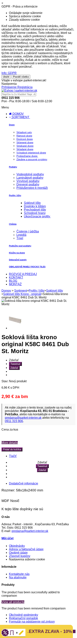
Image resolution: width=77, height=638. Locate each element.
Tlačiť (13, 456)
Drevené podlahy (27, 184)
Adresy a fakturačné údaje (26, 549)
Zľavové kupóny (19, 556)
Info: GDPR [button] (9, 73)
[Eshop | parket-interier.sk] (19, 90)
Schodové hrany (35, 213)
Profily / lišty (15, 195)
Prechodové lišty (35, 209)
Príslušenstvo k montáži (32, 187)
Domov (6, 290)
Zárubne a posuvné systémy (31, 159)
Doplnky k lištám (35, 206)
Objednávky (17, 545)
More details (9, 442)
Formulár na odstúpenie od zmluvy (32, 621)
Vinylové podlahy (27, 181)
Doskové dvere (24, 139)
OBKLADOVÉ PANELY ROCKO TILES (27, 267)
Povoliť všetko (21, 76)
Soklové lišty (32, 202)
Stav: (5, 381)
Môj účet (7, 538)
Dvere (12, 125)
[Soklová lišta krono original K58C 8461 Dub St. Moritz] (16, 328)
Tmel (19, 238)
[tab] (23, 483)
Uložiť (6, 76)
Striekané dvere (24, 146)
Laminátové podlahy (29, 177)
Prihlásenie (9, 87)
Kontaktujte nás (19, 574)
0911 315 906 (14, 421)
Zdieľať (14, 367)
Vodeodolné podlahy (30, 174)
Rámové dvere (24, 135)
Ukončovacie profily (37, 216)
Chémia (12, 224)
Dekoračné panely (18, 260)
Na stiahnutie (18, 577)
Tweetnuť (15, 364)
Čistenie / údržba (27, 231)
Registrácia (25, 87)
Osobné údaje (18, 552)
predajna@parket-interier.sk (23, 417)
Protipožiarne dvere (27, 156)
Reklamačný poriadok (23, 618)
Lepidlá (21, 234)
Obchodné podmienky (23, 614)
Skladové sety (24, 132)
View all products (12, 602)
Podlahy (13, 167)
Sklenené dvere (24, 142)
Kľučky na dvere (17, 253)
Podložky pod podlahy (20, 246)
